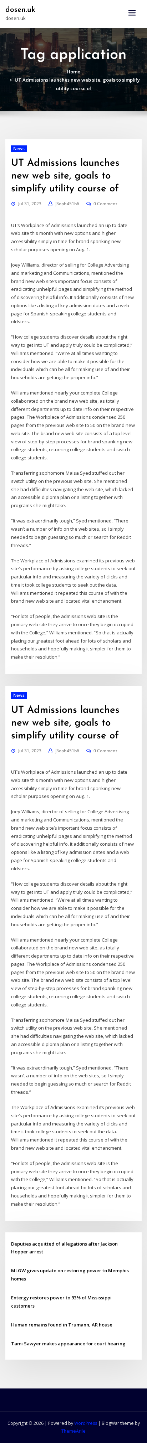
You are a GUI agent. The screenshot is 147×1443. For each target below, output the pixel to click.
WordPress (85, 1423)
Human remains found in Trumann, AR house (61, 1324)
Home (73, 71)
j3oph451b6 (67, 204)
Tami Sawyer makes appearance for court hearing (68, 1343)
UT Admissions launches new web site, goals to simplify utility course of (65, 176)
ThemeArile (73, 1431)
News (19, 148)
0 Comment (105, 204)
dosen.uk (20, 10)
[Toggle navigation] (132, 13)
